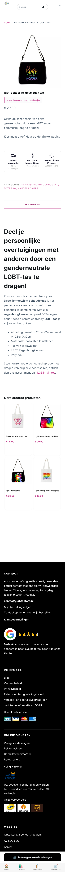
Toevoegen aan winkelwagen (35, 857)
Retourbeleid (12, 759)
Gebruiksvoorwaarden (18, 754)
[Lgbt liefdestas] (18, 470)
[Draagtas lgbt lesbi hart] (18, 416)
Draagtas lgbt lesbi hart (17, 436)
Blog (7, 677)
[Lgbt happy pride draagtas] (46, 470)
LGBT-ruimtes (46, 372)
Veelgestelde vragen (17, 743)
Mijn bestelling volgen (17, 607)
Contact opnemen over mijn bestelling (27, 612)
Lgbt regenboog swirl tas (46, 436)
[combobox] (28, 7)
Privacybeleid (12, 688)
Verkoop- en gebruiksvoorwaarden (25, 699)
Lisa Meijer (34, 100)
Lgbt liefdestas (13, 490)
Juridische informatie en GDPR (23, 705)
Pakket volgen (13, 748)
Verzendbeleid (13, 683)
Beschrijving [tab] (32, 204)
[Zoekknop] (43, 7)
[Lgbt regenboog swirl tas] (46, 416)
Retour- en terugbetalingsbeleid (24, 694)
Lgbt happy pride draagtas (47, 490)
